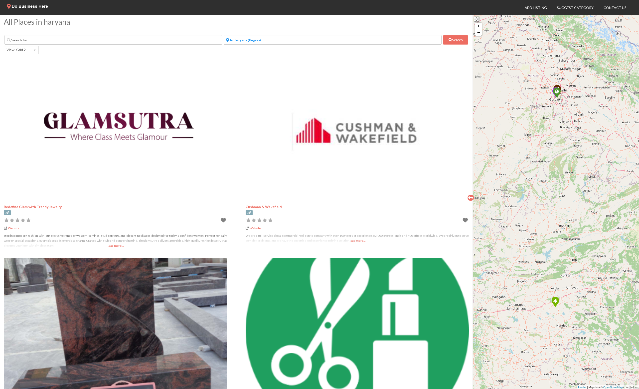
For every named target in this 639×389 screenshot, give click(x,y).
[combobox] (21, 50)
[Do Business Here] (27, 7)
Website (13, 228)
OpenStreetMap (613, 387)
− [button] (478, 32)
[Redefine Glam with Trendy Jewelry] (555, 301)
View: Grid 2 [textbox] (16, 50)
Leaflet (582, 387)
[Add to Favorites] (224, 221)
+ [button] (478, 25)
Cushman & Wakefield (264, 207)
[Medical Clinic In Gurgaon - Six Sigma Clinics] (556, 92)
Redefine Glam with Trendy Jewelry (33, 207)
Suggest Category (575, 7)
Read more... (115, 245)
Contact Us (615, 7)
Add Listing (536, 7)
